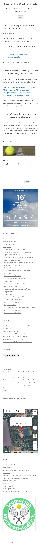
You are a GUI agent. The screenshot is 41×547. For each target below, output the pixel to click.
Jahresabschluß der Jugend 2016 (14, 297)
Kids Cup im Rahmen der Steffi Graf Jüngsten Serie (20, 307)
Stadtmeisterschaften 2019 (12, 260)
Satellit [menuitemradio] (19, 411)
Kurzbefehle (14, 452)
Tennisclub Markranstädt (20, 4)
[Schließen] (29, 420)
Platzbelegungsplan (9, 244)
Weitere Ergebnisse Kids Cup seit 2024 (16, 249)
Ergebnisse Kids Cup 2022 (12, 255)
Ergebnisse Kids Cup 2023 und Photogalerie (18, 252)
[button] (21, 429)
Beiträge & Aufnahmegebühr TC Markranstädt (21, 87)
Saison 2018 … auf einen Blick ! (13, 268)
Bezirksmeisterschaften (10, 331)
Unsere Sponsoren (9, 489)
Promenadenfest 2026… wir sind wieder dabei (17, 342)
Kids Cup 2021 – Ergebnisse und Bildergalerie (18, 257)
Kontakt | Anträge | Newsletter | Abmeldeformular (19, 475)
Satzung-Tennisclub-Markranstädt (16, 95)
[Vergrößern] (35, 443)
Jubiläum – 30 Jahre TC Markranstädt (14, 334)
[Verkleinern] (35, 448)
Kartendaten (21, 452)
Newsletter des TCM (9, 242)
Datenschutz (7, 468)
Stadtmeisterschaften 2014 (12, 313)
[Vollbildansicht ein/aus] (35, 412)
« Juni (4, 390)
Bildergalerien (7, 247)
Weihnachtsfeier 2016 (11, 294)
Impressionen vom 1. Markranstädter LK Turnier (19, 263)
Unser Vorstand (8, 486)
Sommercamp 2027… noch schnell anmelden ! (17, 336)
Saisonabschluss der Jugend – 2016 (15, 300)
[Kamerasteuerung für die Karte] (35, 428)
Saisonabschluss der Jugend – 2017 (15, 284)
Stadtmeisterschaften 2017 (12, 286)
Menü (20, 17)
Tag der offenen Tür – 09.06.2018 (14, 278)
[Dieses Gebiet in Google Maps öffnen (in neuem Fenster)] (6, 451)
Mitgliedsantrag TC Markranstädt (16, 90)
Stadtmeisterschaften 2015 (12, 310)
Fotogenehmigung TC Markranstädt (17, 93)
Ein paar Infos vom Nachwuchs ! (13, 339)
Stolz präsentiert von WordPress (22, 543)
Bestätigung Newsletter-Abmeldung (14, 465)
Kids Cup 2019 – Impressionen (13, 265)
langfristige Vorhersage (20, 222)
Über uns (6, 239)
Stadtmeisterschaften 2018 (12, 276)
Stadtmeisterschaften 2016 (12, 302)
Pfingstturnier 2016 (10, 305)
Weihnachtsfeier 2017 (11, 281)
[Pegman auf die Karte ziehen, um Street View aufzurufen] (35, 436)
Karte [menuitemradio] (8, 411)
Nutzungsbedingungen (32, 452)
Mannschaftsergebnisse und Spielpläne (15, 478)
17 (3, 382)
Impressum (6, 473)
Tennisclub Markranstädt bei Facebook (16, 398)
